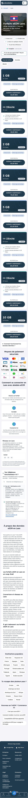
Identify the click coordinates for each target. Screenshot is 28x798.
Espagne (14, 661)
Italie (21, 661)
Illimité (5, 64)
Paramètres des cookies (6, 767)
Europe (11, 685)
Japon (14, 672)
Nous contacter (6, 758)
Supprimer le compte (5, 762)
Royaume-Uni (19, 658)
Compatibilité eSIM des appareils (14, 718)
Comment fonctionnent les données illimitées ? (11, 344)
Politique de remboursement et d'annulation (7, 786)
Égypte (8, 676)
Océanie (8, 696)
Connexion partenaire (17, 776)
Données (17, 60)
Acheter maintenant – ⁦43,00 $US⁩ (14, 131)
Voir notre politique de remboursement (11, 515)
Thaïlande (6, 672)
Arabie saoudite (18, 676)
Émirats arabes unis (18, 668)
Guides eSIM (18, 755)
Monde (18, 699)
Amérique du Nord (14, 689)
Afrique (21, 692)
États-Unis (8, 658)
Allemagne (7, 665)
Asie (18, 685)
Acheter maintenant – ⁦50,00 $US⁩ (14, 162)
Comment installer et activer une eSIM (14, 715)
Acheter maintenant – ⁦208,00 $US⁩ (14, 336)
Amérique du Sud (10, 692)
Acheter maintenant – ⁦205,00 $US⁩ (14, 304)
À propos (4, 755)
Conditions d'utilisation (5, 776)
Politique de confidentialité (6, 780)
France (7, 661)
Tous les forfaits (7, 60)
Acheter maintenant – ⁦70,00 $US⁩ (14, 194)
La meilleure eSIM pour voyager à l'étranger (13, 723)
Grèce (23, 665)
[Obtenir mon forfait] (14, 793)
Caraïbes (10, 699)
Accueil (5, 8)
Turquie (15, 665)
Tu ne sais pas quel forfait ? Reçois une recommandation (14, 53)
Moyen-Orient (18, 696)
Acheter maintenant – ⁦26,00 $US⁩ (14, 94)
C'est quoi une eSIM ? (14, 711)
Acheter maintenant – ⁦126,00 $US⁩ (14, 265)
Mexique (22, 672)
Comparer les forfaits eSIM (18, 759)
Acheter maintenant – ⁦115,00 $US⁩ (14, 225)
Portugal (6, 668)
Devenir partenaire (19, 780)
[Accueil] (6, 3)
